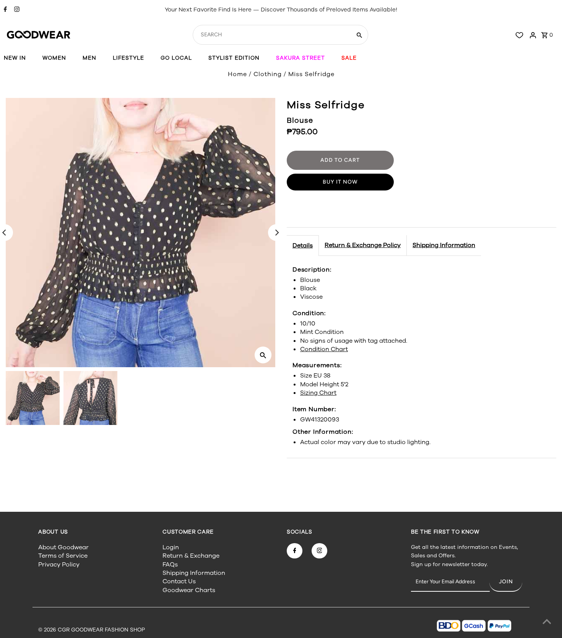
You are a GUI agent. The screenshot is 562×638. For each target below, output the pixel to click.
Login (170, 547)
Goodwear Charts (188, 590)
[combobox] (271, 34)
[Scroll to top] (546, 622)
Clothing (267, 74)
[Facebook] (4, 10)
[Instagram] (15, 10)
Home (237, 74)
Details (302, 245)
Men (89, 58)
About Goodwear (63, 547)
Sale (349, 58)
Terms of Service (63, 556)
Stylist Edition (234, 58)
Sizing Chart (318, 393)
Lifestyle (128, 58)
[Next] (276, 232)
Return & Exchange (190, 556)
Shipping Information (444, 245)
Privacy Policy (59, 564)
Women (54, 58)
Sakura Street (300, 58)
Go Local (176, 58)
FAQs (170, 564)
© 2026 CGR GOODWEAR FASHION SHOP (91, 629)
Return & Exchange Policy (363, 245)
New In (15, 58)
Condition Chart (324, 349)
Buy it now (340, 182)
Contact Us (179, 581)
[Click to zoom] (263, 355)
